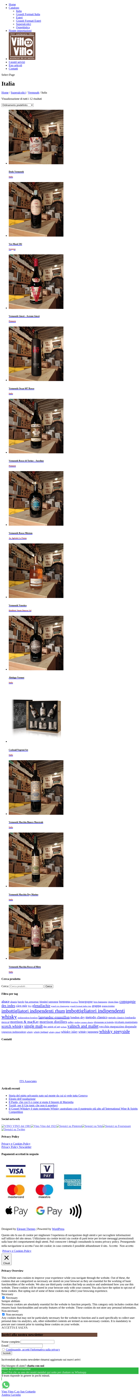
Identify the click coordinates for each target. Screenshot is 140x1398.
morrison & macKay (24, 1022)
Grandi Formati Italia (28, 14)
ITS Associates (28, 1081)
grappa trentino (108, 1006)
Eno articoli (15, 65)
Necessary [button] (7, 1294)
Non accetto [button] (126, 1245)
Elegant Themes (26, 1228)
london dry (77, 1017)
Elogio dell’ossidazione (22, 1098)
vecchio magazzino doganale (118, 1026)
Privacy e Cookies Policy (15, 1143)
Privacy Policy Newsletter (16, 1147)
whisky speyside (114, 1031)
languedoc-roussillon (54, 1017)
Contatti (13, 68)
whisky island (54, 1032)
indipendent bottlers (28, 1017)
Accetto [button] (113, 1245)
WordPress (58, 1228)
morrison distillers (53, 1022)
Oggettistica (23, 27)
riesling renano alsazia (83, 1022)
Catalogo (14, 7)
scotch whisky (12, 1026)
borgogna (64, 1001)
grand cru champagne (60, 1006)
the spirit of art (51, 1026)
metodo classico (96, 1017)
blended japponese (49, 1001)
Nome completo (10, 1341)
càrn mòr (21, 1006)
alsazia (13, 1001)
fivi (30, 1006)
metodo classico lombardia (122, 1017)
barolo (21, 1001)
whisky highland (41, 1032)
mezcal (5, 1022)
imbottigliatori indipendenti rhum (33, 1011)
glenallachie (41, 1006)
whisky (30, 1032)
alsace (5, 1001)
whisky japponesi (88, 1032)
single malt (33, 1026)
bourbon (74, 1002)
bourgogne (86, 1001)
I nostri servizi (17, 62)
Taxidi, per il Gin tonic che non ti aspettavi (33, 1105)
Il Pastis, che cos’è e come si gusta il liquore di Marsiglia (41, 1102)
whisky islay (69, 1032)
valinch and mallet (82, 1026)
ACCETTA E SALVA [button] (14, 1327)
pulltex (71, 1022)
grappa (96, 1006)
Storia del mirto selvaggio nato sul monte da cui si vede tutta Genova (48, 1095)
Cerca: (5, 986)
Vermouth (33, 92)
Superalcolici (23, 24)
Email (4, 1345)
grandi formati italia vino (80, 1006)
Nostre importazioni (20, 30)
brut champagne (100, 1002)
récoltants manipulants (125, 1022)
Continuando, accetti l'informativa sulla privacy (33, 1349)
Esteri (19, 17)
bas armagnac (32, 1001)
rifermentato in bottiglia (104, 1022)
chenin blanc (113, 1002)
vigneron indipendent (13, 1031)
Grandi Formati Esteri (28, 20)
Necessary (12, 1297)
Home (12, 4)
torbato (64, 1027)
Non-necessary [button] (10, 1310)
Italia (19, 11)
